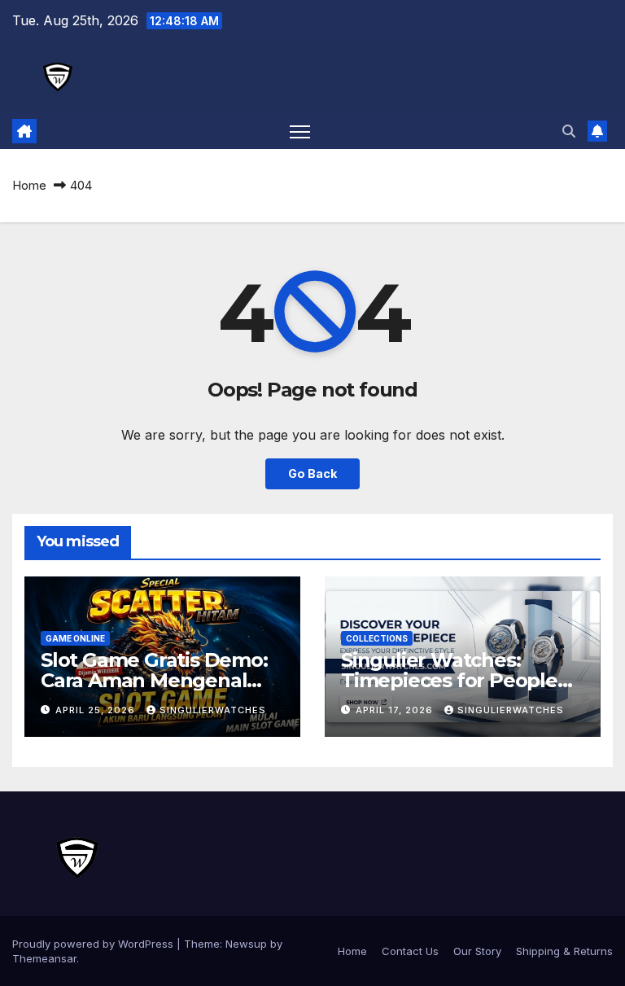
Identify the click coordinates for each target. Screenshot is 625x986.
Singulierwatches (213, 710)
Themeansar (44, 958)
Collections (377, 638)
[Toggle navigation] (300, 131)
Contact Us (410, 951)
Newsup (246, 943)
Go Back (312, 473)
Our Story (477, 951)
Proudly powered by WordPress (94, 943)
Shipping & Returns (564, 951)
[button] (568, 131)
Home (29, 185)
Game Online (75, 638)
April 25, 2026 (96, 710)
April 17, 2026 (396, 710)
